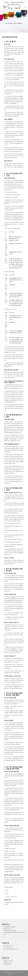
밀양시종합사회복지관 (14, 4)
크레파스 (6, 2)
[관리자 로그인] (10, 974)
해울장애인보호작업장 (17, 2)
